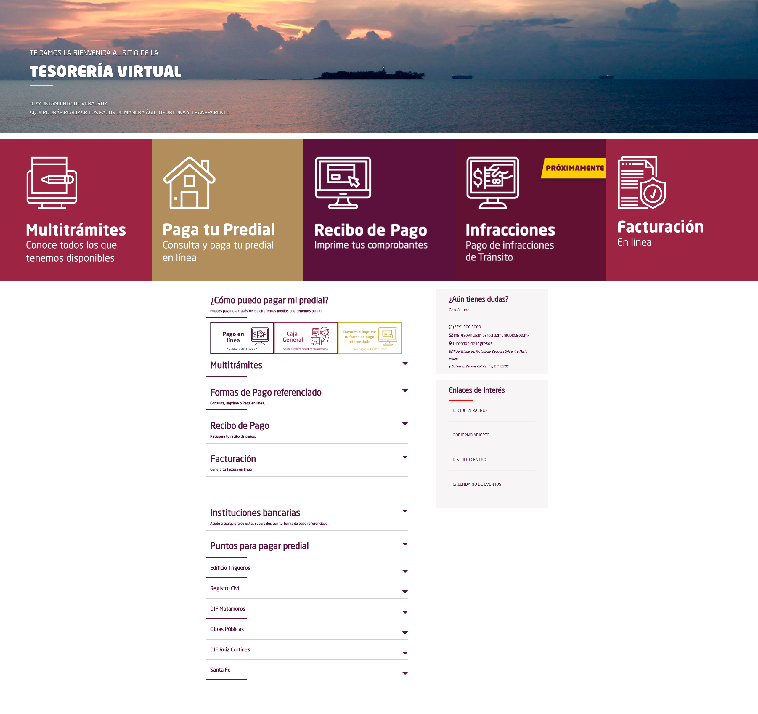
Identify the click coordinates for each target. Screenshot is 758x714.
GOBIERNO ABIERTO (471, 435)
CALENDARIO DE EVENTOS (477, 484)
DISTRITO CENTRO (469, 459)
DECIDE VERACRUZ (470, 410)
